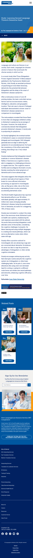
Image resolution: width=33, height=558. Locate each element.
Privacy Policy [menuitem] (15, 548)
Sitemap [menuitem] (15, 545)
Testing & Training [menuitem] (5, 473)
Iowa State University (16, 279)
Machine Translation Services (8, 457)
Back (5, 35)
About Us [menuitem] (3, 504)
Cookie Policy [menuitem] (15, 550)
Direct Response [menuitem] (5, 492)
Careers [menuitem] (3, 508)
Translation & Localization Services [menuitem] (9, 466)
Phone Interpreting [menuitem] (5, 482)
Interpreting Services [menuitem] (6, 463)
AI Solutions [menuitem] (4, 470)
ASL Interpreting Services (7, 452)
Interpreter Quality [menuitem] (5, 495)
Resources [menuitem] (3, 511)
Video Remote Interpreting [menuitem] (7, 485)
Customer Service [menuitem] (5, 514)
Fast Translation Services (7, 455)
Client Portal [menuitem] (4, 518)
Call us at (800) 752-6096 (8, 529)
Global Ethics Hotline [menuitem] (15, 552)
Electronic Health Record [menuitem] (7, 488)
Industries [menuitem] (3, 476)
